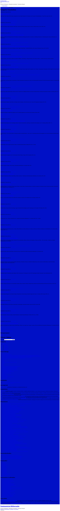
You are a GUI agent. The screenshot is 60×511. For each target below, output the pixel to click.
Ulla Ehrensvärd (9, 223)
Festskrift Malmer (4, 142)
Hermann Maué (10, 245)
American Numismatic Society (6, 479)
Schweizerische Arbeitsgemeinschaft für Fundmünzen (10, 399)
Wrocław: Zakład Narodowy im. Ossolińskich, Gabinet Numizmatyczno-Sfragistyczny (15, 451)
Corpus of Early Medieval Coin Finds (7, 383)
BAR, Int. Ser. (4, 359)
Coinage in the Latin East (6, 372)
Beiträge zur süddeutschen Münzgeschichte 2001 (12, 35)
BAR (3, 360)
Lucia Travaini (4, 469)
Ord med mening (4, 292)
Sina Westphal (16, 509)
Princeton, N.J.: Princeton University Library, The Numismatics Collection (13, 438)
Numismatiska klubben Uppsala (15, 309)
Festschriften (3, 19)
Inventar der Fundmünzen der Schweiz (8, 394)
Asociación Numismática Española (7, 480)
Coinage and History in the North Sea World (11, 56)
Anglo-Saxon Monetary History (8, 24)
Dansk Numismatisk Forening (6, 482)
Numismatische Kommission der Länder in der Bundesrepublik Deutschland (13, 396)
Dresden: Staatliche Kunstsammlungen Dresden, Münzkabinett (11, 410)
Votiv (30, 245)
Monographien (6, 347)
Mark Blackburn (13, 31)
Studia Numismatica (5, 312)
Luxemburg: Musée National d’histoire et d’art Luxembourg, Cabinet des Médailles (14, 426)
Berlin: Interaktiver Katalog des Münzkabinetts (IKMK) (10, 455)
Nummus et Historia (5, 281)
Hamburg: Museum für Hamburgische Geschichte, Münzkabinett (11, 415)
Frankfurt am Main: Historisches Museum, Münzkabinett (10, 412)
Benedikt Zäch (4, 464)
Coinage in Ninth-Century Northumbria (8, 371)
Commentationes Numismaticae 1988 (9, 67)
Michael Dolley (14, 20)
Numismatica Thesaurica (6, 259)
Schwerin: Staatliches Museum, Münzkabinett (9, 440)
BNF (3, 363)
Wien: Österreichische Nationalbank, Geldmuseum (9, 449)
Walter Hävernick (17, 106)
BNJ (3, 364)
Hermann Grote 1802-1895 (6, 195)
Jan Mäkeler (12, 509)
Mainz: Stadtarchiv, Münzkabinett (7, 428)
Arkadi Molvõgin (3, 319)
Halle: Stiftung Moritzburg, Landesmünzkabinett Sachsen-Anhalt (11, 414)
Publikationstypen (5, 7)
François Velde (4, 465)
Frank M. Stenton (9, 20)
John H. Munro (4, 468)
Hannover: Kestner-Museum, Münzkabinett (8, 416)
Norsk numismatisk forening (6, 488)
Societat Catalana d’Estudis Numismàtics (8, 494)
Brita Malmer (3, 149)
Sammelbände (6, 348)
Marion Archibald (25, 63)
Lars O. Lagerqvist (29, 74)
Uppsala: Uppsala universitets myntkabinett (8, 444)
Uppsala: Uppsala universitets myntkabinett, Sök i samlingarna (11, 457)
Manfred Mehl (3, 96)
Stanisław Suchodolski (10, 234)
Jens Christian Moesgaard (5, 298)
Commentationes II (5, 375)
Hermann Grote (3, 202)
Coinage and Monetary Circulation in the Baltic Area (10, 369)
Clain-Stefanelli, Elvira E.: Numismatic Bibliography (10, 368)
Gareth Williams (20, 63)
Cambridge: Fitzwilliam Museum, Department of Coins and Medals (12, 408)
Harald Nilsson (3, 180)
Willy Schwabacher (17, 159)
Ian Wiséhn (7, 256)
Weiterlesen (5, 17)
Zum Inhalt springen (3, 0)
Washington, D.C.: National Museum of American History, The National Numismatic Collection (16, 447)
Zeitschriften (6, 349)
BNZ (3, 365)
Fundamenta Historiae (5, 184)
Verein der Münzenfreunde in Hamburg (11, 96)
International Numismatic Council (7, 392)
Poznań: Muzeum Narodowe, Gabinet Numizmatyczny (10, 436)
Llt (1, 216)
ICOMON (3, 391)
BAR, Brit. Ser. (4, 358)
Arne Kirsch (4, 463)
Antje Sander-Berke (4, 127)
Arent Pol (3, 462)
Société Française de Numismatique (7, 495)
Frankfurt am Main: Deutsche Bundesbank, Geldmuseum (10, 411)
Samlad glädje (3, 302)
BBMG (3, 361)
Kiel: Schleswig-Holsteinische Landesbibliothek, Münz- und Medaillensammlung (14, 419)
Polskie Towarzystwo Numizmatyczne (8, 491)
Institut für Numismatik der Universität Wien (8, 501)
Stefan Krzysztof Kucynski (18, 288)
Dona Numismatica (5, 100)
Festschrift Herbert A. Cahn (7, 131)
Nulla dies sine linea (5, 249)
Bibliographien (4, 343)
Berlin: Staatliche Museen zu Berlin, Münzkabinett (9, 406)
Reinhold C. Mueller (5, 474)
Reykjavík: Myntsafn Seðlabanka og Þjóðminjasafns (10, 439)
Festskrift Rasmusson (5, 153)
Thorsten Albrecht (14, 127)
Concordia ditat (4, 78)
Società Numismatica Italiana (6, 493)
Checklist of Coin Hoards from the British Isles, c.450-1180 (11, 382)
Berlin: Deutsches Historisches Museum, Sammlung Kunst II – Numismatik (13, 405)
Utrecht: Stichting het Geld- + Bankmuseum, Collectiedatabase (11, 458)
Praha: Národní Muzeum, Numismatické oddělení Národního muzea (12, 437)
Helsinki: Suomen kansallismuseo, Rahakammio (9, 417)
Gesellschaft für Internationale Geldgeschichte (9, 485)
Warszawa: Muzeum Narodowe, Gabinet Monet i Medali (10, 446)
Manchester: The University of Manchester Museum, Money (11, 429)
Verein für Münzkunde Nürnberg (24, 245)
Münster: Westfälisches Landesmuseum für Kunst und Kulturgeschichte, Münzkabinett (15, 431)
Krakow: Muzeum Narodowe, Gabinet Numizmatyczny (10, 422)
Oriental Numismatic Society (6, 489)
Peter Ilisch (7, 212)
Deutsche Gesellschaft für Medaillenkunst (8, 483)
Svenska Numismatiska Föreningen (7, 496)
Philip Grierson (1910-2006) (6, 473)
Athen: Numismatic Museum (6, 404)
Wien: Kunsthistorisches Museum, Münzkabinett (9, 448)
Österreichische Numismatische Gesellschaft (8, 490)
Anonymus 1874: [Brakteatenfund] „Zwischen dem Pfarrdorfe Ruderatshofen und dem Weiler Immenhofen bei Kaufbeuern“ (20, 355)
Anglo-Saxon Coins (5, 14)
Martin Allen (4, 471)
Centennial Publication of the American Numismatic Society (14, 46)
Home (1, 7)
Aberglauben (3, 245)
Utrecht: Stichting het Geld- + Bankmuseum (8, 445)
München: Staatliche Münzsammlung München (9, 430)
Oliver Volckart (4, 472)
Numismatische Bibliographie (4, 1)
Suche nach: (2, 339)
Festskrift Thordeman (5, 163)
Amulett (6, 245)
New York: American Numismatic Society (8, 432)
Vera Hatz (38, 74)
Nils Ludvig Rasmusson (10, 159)
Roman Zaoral (4, 475)
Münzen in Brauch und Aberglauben (9, 238)
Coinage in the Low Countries (6, 373)
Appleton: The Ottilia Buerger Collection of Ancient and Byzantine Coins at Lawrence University (16, 403)
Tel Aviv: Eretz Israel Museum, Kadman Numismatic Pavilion (11, 442)
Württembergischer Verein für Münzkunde (22, 42)
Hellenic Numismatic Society (6, 486)
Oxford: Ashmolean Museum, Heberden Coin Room (10, 435)
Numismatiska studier (5, 271)
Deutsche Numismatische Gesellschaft (8, 484)
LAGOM (2, 206)
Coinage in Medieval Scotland (6, 370)
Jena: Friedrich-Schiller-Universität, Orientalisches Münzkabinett (11, 418)
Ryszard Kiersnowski (4, 234)
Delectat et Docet (4, 89)
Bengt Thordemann (4, 170)
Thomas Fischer (11, 212)
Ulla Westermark (8, 180)
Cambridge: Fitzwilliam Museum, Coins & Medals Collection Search (12, 456)
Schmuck (17, 245)
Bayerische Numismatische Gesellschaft (8, 481)
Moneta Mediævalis (5, 226)
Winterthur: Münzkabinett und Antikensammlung (9, 450)
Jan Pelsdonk (4, 467)
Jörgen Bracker (17, 74)
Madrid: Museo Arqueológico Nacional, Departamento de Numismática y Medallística (15, 427)
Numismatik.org (4, 387)
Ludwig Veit (14, 245)
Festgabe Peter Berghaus (6, 110)
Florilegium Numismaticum (7, 173)
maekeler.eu (2, 509)
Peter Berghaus (34, 74)
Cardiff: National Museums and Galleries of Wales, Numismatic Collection (13, 409)
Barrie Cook (3, 63)
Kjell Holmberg (8, 309)
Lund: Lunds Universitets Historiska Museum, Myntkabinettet (11, 425)
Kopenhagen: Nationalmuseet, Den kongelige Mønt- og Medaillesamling (13, 421)
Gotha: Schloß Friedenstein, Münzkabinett (8, 413)
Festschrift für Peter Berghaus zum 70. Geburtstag (12, 121)
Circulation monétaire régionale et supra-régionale (9, 367)
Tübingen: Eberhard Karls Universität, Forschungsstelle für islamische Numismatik (14, 443)
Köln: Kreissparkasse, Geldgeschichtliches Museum (10, 420)
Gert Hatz (13, 74)
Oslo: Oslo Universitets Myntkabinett (7, 434)
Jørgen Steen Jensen (23, 74)
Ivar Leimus (8, 319)
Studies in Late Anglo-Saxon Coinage (9, 323)
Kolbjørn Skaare (12, 267)
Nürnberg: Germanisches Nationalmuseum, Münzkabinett (10, 433)
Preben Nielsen (17, 298)
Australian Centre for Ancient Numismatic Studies (9, 500)
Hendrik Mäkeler (4, 5)
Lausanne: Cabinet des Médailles (7, 423)
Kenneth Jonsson (7, 267)
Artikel (5, 345)
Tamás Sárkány (9, 170)
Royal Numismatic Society (6, 492)
